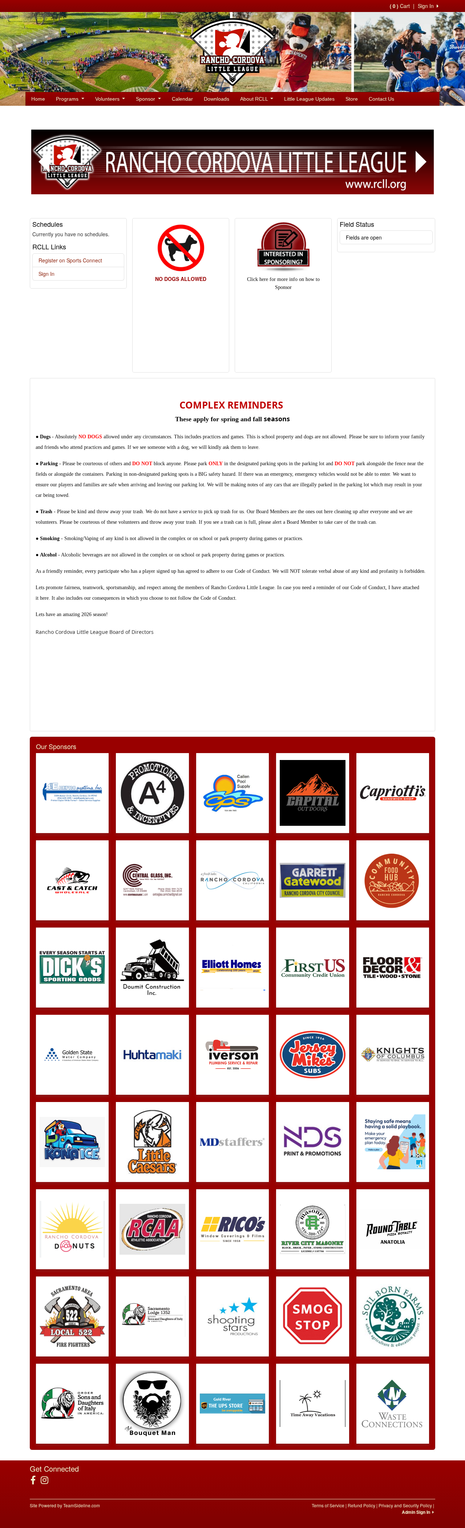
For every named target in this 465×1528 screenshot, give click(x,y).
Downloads (216, 99)
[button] (44, 162)
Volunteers (108, 99)
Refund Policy (361, 1505)
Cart (400, 5)
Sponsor (146, 99)
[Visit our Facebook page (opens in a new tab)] (36, 1480)
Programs (68, 99)
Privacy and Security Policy (405, 1505)
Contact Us (381, 99)
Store (351, 99)
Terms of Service (328, 1505)
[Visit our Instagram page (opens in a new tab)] (47, 1480)
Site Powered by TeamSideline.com (65, 1505)
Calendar (182, 99)
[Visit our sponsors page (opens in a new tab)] (72, 793)
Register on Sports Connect (70, 260)
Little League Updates (309, 99)
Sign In (46, 273)
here (44, 598)
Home (38, 99)
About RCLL (254, 99)
